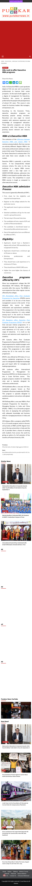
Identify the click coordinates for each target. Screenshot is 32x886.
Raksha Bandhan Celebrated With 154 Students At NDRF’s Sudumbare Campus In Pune (15, 516)
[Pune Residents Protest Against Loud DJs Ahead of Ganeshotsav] (16, 710)
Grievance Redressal (23, 875)
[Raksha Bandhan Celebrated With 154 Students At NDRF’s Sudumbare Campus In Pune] (16, 503)
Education (5, 67)
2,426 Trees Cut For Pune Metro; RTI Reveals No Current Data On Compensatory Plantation (15, 804)
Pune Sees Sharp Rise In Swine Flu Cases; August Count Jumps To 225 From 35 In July (15, 863)
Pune (4, 770)
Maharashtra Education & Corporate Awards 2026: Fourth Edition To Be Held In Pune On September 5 (14, 488)
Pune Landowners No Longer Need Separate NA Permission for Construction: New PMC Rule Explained (15, 833)
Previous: (15, 446)
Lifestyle (7, 873)
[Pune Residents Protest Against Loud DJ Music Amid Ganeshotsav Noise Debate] (16, 763)
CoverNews (23, 881)
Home (4, 871)
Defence (15, 871)
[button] (2, 56)
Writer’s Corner (23, 871)
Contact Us (13, 875)
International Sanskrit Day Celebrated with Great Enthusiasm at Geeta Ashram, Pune (14, 544)
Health (4, 857)
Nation (9, 871)
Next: (16, 452)
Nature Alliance (21, 873)
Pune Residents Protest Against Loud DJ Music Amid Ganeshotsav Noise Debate (15, 775)
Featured (13, 873)
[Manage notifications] (4, 875)
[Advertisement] (16, 37)
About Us (5, 875)
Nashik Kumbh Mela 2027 (16, 1)
